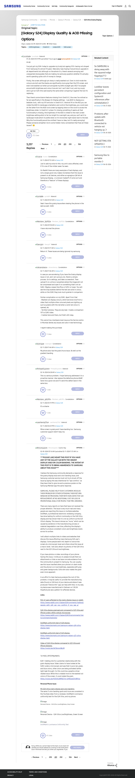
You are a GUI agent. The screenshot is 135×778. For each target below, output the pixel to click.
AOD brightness (34, 47)
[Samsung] (12, 6)
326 (79, 144)
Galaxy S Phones (64, 20)
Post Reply (77, 747)
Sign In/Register (117, 6)
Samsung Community (29, 20)
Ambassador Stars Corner (84, 6)
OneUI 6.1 (46, 47)
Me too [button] (32, 131)
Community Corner (43, 6)
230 (59, 144)
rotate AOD (56, 47)
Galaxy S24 (77, 20)
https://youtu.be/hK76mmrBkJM (52, 648)
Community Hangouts (66, 6)
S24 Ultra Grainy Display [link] (93, 20)
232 (70, 144)
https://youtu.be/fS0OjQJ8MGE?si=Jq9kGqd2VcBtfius (60, 679)
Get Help (54, 6)
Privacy (10, 775)
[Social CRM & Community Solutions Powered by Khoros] (112, 765)
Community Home (29, 6)
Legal (31, 775)
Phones (52, 20)
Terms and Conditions (38, 772)
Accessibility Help (14, 772)
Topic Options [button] (107, 36)
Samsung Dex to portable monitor (101, 158)
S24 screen (67, 47)
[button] (85, 56)
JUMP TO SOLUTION (37, 25)
